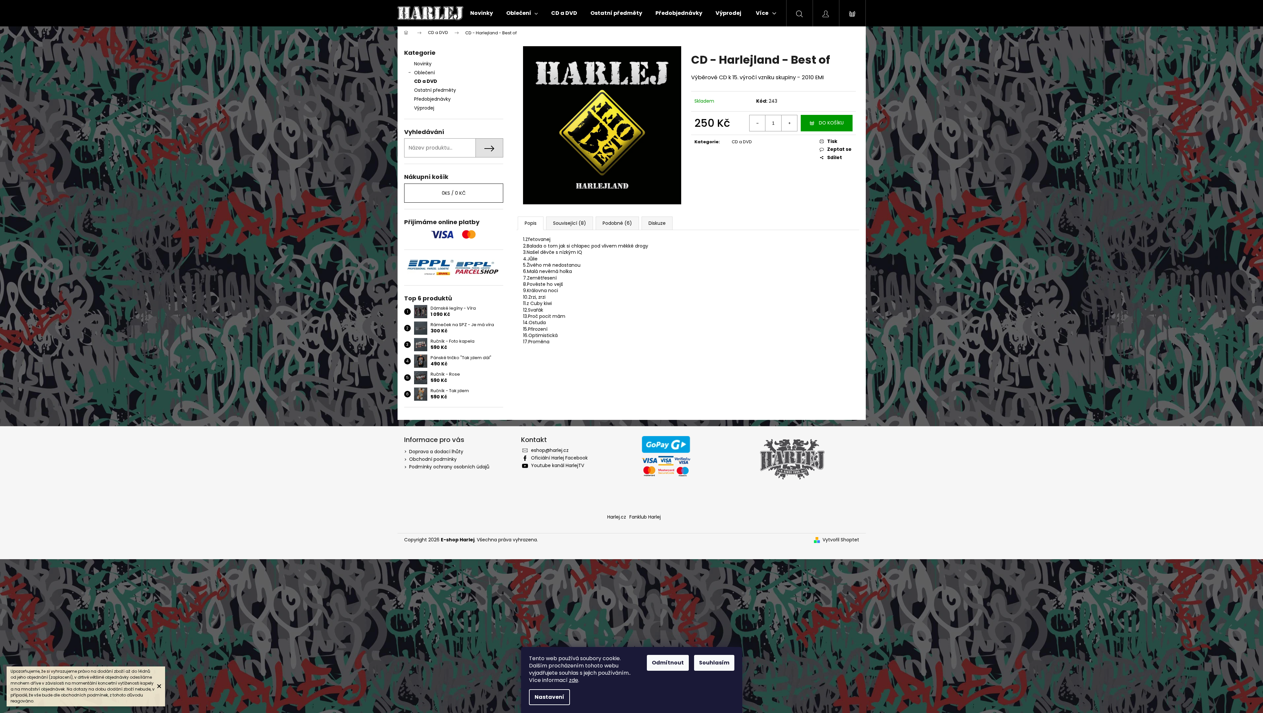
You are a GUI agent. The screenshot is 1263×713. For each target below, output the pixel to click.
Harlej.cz (616, 517)
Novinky (423, 63)
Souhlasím (714, 662)
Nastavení (549, 697)
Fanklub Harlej (645, 517)
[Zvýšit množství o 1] (789, 123)
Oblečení (424, 72)
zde (573, 680)
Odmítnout (668, 662)
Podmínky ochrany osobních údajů (449, 466)
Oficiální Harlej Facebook (559, 458)
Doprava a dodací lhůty (436, 451)
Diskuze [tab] (657, 223)
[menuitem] (482, 13)
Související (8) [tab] (569, 223)
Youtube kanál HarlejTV (557, 465)
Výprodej (424, 108)
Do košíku (831, 122)
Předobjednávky (432, 99)
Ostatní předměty (435, 90)
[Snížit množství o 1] (757, 123)
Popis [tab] (531, 223)
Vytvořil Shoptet (841, 540)
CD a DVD (425, 81)
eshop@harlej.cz (550, 450)
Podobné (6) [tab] (617, 223)
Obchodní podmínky (433, 459)
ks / (454, 193)
